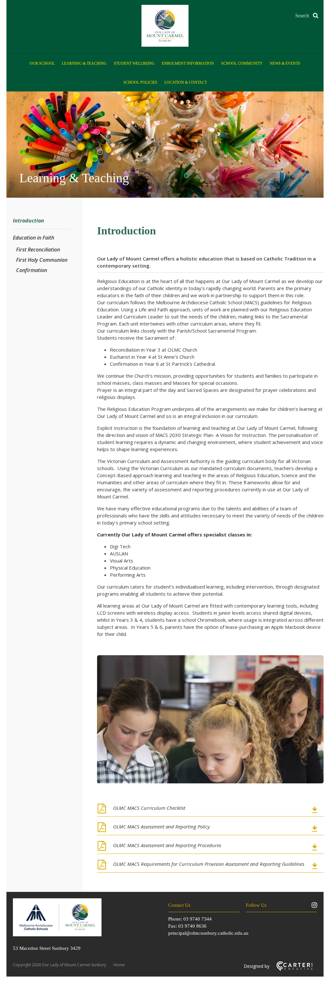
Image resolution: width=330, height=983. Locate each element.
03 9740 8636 (192, 926)
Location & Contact (185, 82)
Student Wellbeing (134, 63)
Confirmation (31, 270)
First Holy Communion (41, 259)
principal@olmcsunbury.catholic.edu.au (208, 933)
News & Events (285, 63)
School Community (242, 63)
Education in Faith (33, 237)
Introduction (28, 220)
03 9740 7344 (197, 919)
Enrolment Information (188, 63)
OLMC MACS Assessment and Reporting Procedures (167, 845)
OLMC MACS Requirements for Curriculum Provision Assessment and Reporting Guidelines (208, 864)
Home (119, 965)
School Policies (140, 82)
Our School (42, 63)
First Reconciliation (38, 249)
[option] (210, 720)
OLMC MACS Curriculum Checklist (149, 808)
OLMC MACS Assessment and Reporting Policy (161, 826)
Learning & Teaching (84, 63)
